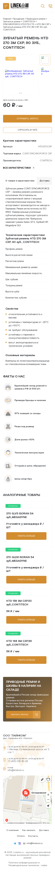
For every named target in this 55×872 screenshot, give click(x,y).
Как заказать (28, 830)
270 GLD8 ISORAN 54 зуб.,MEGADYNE (20, 559)
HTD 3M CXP (43, 24)
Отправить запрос (27, 118)
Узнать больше (26, 536)
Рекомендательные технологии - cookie (28, 865)
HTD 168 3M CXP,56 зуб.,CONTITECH (19, 642)
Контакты (33, 836)
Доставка (44, 830)
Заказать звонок (19, 714)
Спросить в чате (27, 130)
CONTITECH (29, 21)
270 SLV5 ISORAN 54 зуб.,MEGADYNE (19, 515)
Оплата (21, 836)
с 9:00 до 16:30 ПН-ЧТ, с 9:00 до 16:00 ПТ (50, 6)
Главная (7, 19)
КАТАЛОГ (6, 6)
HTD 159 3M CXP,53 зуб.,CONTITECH (19, 602)
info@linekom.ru (16, 770)
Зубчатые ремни (11, 21)
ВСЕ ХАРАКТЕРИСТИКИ (17, 167)
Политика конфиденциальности (24, 862)
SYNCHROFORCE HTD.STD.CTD (18, 24)
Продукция (18, 19)
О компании (12, 830)
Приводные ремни (35, 19)
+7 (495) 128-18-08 (18, 761)
